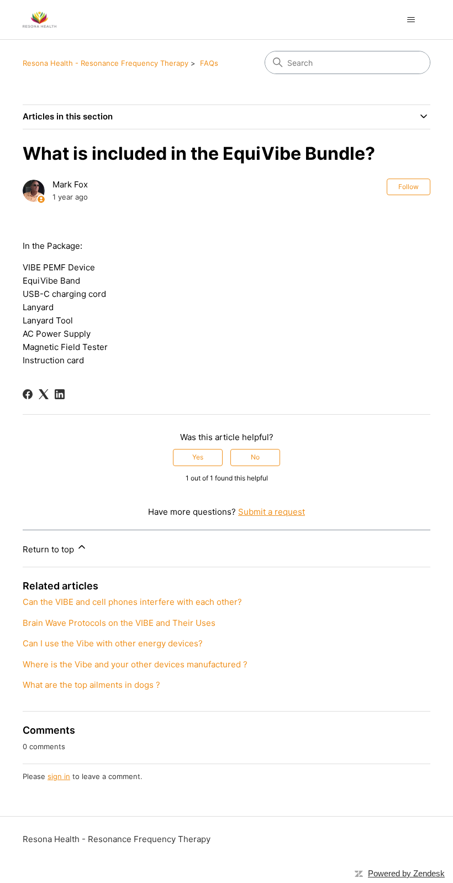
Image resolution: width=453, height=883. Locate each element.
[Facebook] (28, 394)
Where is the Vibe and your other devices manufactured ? (135, 664)
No (255, 457)
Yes (197, 457)
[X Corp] (44, 394)
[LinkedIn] (60, 394)
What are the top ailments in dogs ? (91, 685)
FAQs (209, 63)
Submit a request (271, 511)
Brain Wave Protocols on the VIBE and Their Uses (119, 623)
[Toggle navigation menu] (410, 20)
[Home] (39, 19)
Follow (408, 186)
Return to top (49, 549)
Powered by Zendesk (406, 873)
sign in (59, 776)
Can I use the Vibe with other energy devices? (113, 643)
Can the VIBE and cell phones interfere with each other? (132, 602)
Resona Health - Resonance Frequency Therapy (105, 63)
